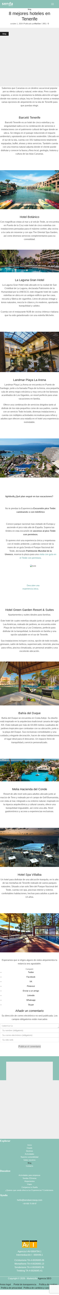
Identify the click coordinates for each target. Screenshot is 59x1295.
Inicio (29, 1145)
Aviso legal (5, 1284)
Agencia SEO (44, 1278)
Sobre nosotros (29, 1160)
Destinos (29, 1151)
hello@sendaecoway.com (29, 1200)
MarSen (38, 24)
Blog (29, 1163)
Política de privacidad (12, 1288)
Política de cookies (48, 1284)
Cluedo (29, 1148)
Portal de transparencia (25, 1284)
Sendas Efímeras (29, 1178)
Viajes (29, 1184)
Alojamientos (29, 1181)
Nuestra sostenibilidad (29, 1157)
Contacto (29, 1166)
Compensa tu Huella (30, 1187)
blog (29, 9)
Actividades (29, 1154)
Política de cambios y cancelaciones (41, 1288)
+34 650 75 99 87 (29, 1204)
